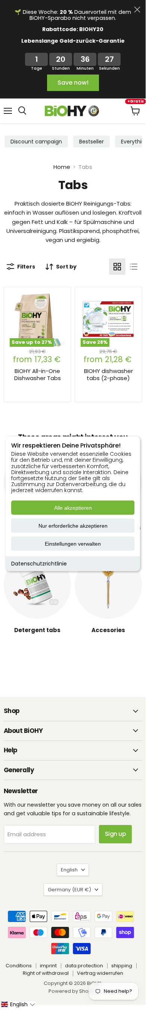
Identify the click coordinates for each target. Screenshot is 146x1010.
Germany (69, 889)
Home (61, 167)
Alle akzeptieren (73, 508)
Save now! (73, 82)
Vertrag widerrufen (100, 973)
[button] (18, 1004)
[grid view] (117, 266)
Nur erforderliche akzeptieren (73, 526)
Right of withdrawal (46, 973)
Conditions (19, 965)
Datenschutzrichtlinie (39, 563)
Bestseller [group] (91, 141)
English (69, 869)
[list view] (133, 266)
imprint (48, 965)
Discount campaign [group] (36, 141)
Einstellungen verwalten (73, 544)
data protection (84, 965)
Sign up (115, 833)
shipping (121, 965)
